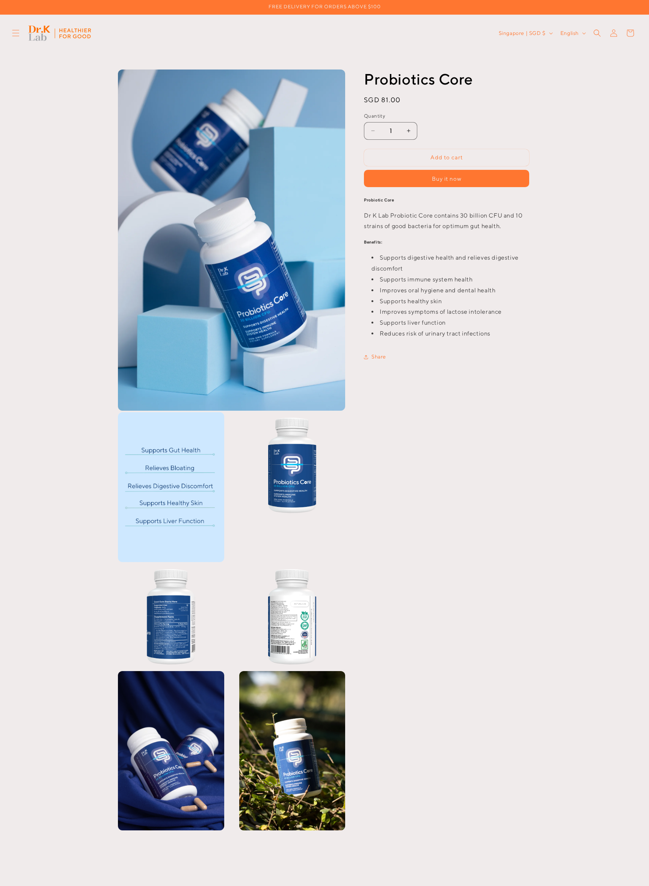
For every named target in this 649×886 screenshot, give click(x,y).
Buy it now (447, 178)
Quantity (374, 116)
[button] (16, 33)
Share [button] (378, 357)
